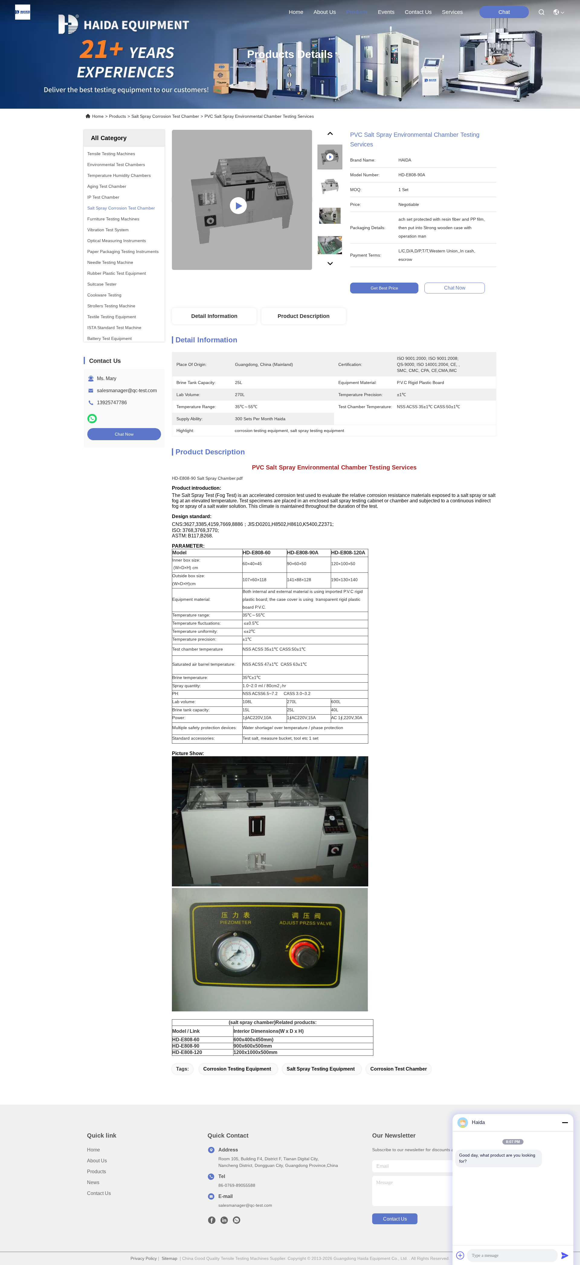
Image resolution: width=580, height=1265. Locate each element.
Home (296, 12)
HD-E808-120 (187, 1052)
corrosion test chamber (398, 1068)
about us (325, 12)
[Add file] (460, 1255)
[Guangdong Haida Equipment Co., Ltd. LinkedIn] (224, 1221)
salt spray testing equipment (321, 1068)
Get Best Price (384, 288)
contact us (418, 12)
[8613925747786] (236, 1221)
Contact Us (99, 1193)
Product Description (304, 316)
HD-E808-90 (185, 1046)
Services (452, 12)
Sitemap (169, 1258)
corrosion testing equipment (237, 1068)
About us (97, 1160)
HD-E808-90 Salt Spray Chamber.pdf (207, 478)
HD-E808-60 (185, 1039)
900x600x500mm (253, 1046)
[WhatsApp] (92, 418)
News (93, 1182)
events (386, 12)
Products (117, 116)
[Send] (565, 1255)
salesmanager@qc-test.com (127, 390)
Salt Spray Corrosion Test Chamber (165, 116)
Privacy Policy (143, 1258)
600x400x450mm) (253, 1039)
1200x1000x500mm (255, 1052)
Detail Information (214, 316)
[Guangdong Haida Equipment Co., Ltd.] (22, 12)
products (357, 12)
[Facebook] (212, 1221)
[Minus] (565, 1122)
